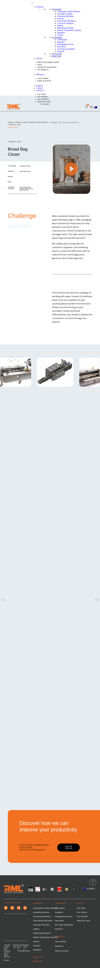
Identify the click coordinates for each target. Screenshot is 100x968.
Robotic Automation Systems (69, 30)
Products (39, 7)
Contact (39, 88)
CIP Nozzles (62, 40)
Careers (46, 104)
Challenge (22, 215)
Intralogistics (43, 69)
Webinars (59, 946)
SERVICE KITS (38, 957)
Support (39, 86)
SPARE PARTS (38, 961)
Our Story (42, 94)
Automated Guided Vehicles (68, 11)
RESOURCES (59, 936)
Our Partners (43, 99)
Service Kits (57, 54)
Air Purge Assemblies (66, 49)
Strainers (60, 51)
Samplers (61, 42)
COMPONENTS (60, 903)
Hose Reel (61, 47)
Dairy (40, 64)
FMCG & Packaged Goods (48, 62)
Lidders (60, 25)
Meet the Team (44, 101)
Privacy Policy (15, 946)
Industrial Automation (47, 67)
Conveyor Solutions (65, 23)
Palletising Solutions (65, 28)
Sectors (39, 58)
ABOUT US (81, 903)
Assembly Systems (65, 14)
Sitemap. (6, 960)
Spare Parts (56, 56)
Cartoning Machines (65, 16)
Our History (43, 96)
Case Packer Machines (66, 21)
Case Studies (43, 78)
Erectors (60, 18)
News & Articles (44, 80)
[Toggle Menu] (32, 3)
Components (57, 37)
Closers (60, 35)
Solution (19, 225)
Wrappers (61, 32)
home (10, 122)
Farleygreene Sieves (65, 44)
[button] (91, 107)
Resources (40, 74)
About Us (40, 90)
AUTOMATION (38, 903)
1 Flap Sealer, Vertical (68, 122)
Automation (57, 9)
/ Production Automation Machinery (31, 122)
